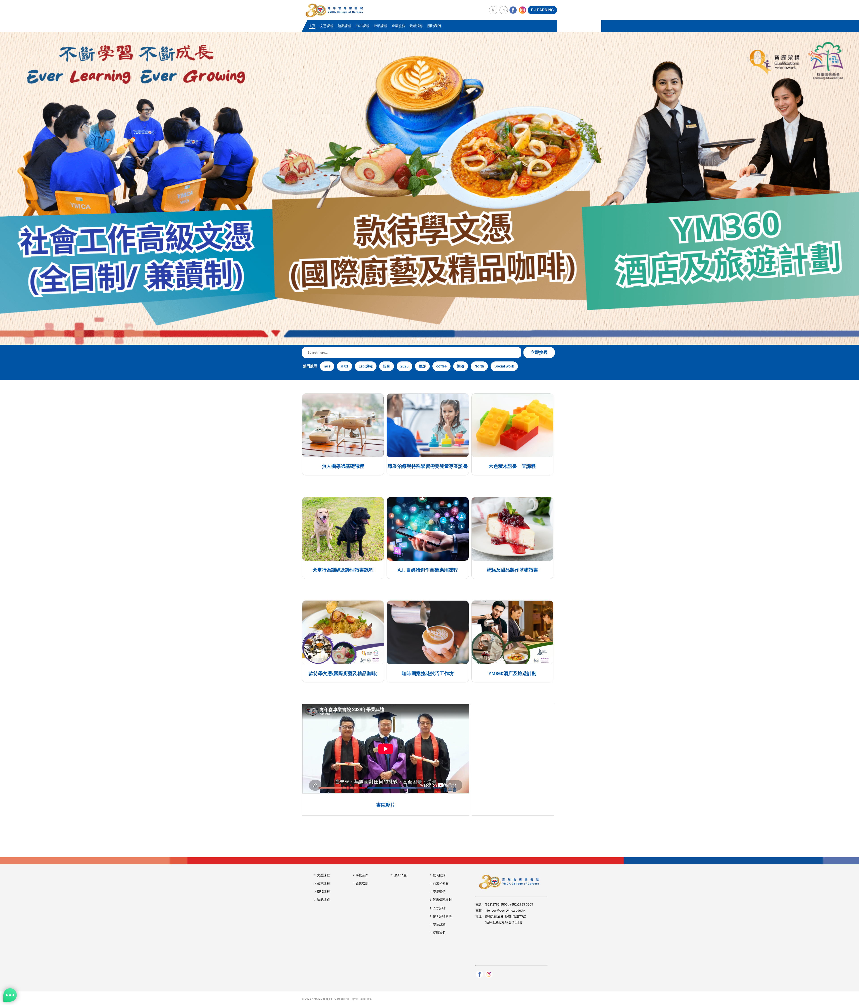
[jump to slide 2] (423, 339)
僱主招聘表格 (442, 916)
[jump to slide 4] (433, 339)
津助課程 (380, 26)
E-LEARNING (542, 10)
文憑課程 (326, 26)
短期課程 (344, 26)
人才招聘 (439, 908)
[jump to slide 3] (428, 339)
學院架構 (439, 891)
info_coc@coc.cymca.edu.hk (505, 910)
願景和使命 (441, 883)
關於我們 (434, 26)
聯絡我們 (439, 932)
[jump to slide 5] (438, 339)
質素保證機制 (442, 900)
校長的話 (439, 875)
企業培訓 (362, 883)
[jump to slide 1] (418, 339)
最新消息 (416, 26)
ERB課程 (362, 26)
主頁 (312, 26)
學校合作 (362, 875)
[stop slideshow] (442, 339)
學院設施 (439, 924)
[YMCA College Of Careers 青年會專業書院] (334, 10)
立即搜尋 (539, 352)
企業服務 (398, 26)
